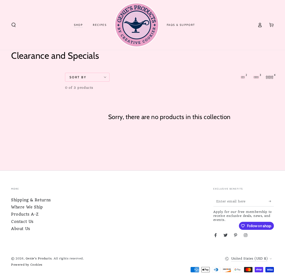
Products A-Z (25, 214)
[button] (13, 25)
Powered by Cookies (26, 264)
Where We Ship (27, 207)
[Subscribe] (271, 201)
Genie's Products (39, 258)
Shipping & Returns (31, 200)
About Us (20, 228)
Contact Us (22, 221)
